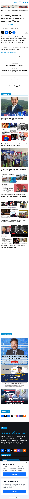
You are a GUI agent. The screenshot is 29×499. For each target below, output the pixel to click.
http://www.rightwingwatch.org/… (9, 52)
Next (9, 250)
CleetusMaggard (9, 24)
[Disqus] (14, 274)
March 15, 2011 (8, 26)
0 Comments (12, 28)
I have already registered (14, 497)
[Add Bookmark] (26, 32)
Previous (4, 250)
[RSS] (24, 416)
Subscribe (14, 474)
